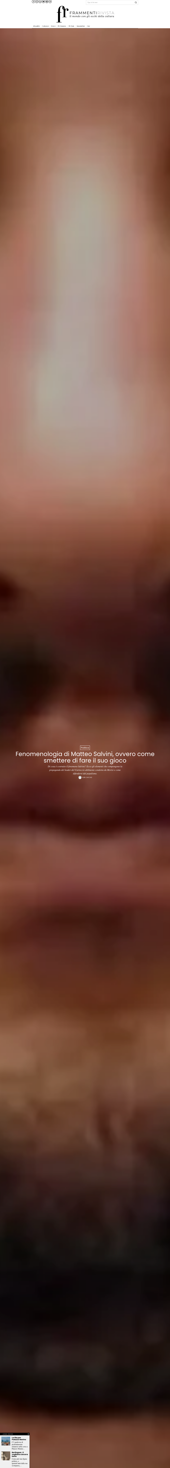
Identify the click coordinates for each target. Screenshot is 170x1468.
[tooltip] (33, 1)
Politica (85, 747)
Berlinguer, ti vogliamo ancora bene (20, 1454)
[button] (135, 2)
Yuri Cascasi (87, 777)
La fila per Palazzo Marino (19, 1439)
